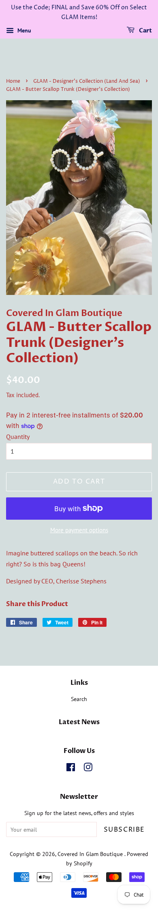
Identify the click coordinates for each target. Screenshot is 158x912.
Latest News (79, 722)
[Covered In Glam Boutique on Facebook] (70, 768)
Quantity (18, 436)
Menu (23, 30)
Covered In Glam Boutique (91, 854)
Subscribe (124, 829)
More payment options (79, 530)
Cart (145, 30)
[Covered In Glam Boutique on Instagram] (87, 768)
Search (79, 699)
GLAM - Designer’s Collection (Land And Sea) (86, 81)
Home (13, 81)
